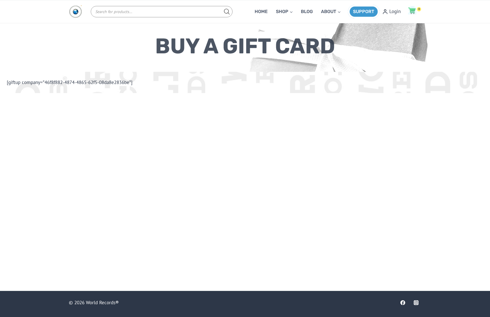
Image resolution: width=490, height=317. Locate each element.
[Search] (225, 11)
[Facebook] (402, 302)
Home (261, 11)
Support (363, 11)
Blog (307, 11)
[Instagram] (416, 302)
